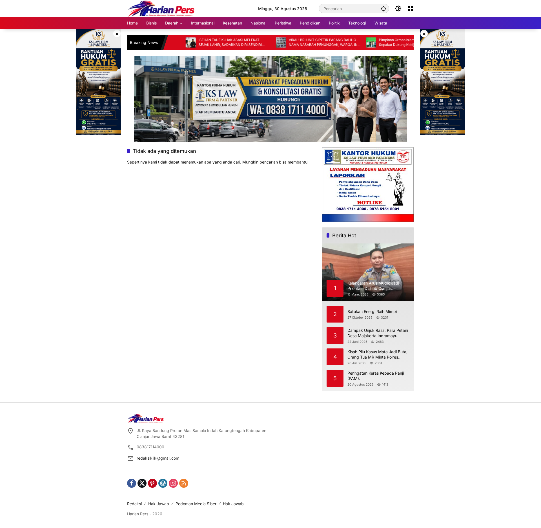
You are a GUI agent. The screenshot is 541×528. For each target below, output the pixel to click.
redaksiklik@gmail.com (158, 458)
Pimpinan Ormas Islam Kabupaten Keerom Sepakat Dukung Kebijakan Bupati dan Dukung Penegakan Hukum (392, 42)
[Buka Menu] (410, 8)
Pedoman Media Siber (196, 503)
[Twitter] (142, 483)
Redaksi (134, 503)
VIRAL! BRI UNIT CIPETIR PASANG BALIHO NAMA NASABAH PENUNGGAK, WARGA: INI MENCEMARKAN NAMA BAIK (303, 42)
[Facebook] (131, 483)
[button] (383, 8)
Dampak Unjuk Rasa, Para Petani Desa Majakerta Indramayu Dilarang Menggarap (377, 333)
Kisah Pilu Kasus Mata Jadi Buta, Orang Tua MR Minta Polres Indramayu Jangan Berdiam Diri (377, 354)
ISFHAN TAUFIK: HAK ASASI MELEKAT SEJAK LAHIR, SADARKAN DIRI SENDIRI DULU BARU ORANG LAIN (210, 42)
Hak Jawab (158, 503)
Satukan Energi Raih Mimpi (372, 311)
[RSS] (183, 483)
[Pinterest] (152, 483)
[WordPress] (162, 483)
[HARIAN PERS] (161, 8)
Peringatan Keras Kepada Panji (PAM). (375, 376)
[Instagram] (173, 483)
